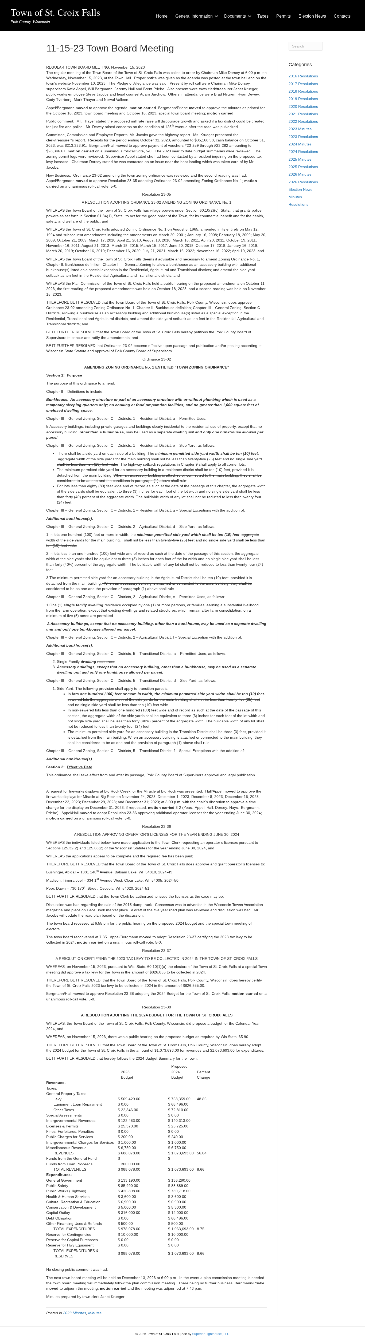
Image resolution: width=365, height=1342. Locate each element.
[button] (216, 16)
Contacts (342, 16)
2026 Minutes (300, 174)
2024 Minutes (300, 144)
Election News (312, 16)
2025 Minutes (300, 159)
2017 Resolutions (303, 84)
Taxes (263, 16)
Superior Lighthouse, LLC (211, 1334)
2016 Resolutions (303, 76)
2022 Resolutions (303, 121)
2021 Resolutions (303, 114)
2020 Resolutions (303, 106)
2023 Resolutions (303, 136)
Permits (283, 16)
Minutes (95, 1313)
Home (162, 16)
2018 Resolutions (303, 91)
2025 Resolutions (303, 167)
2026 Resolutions (303, 182)
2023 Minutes (74, 1313)
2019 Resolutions (303, 99)
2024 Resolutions (303, 151)
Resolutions (298, 204)
